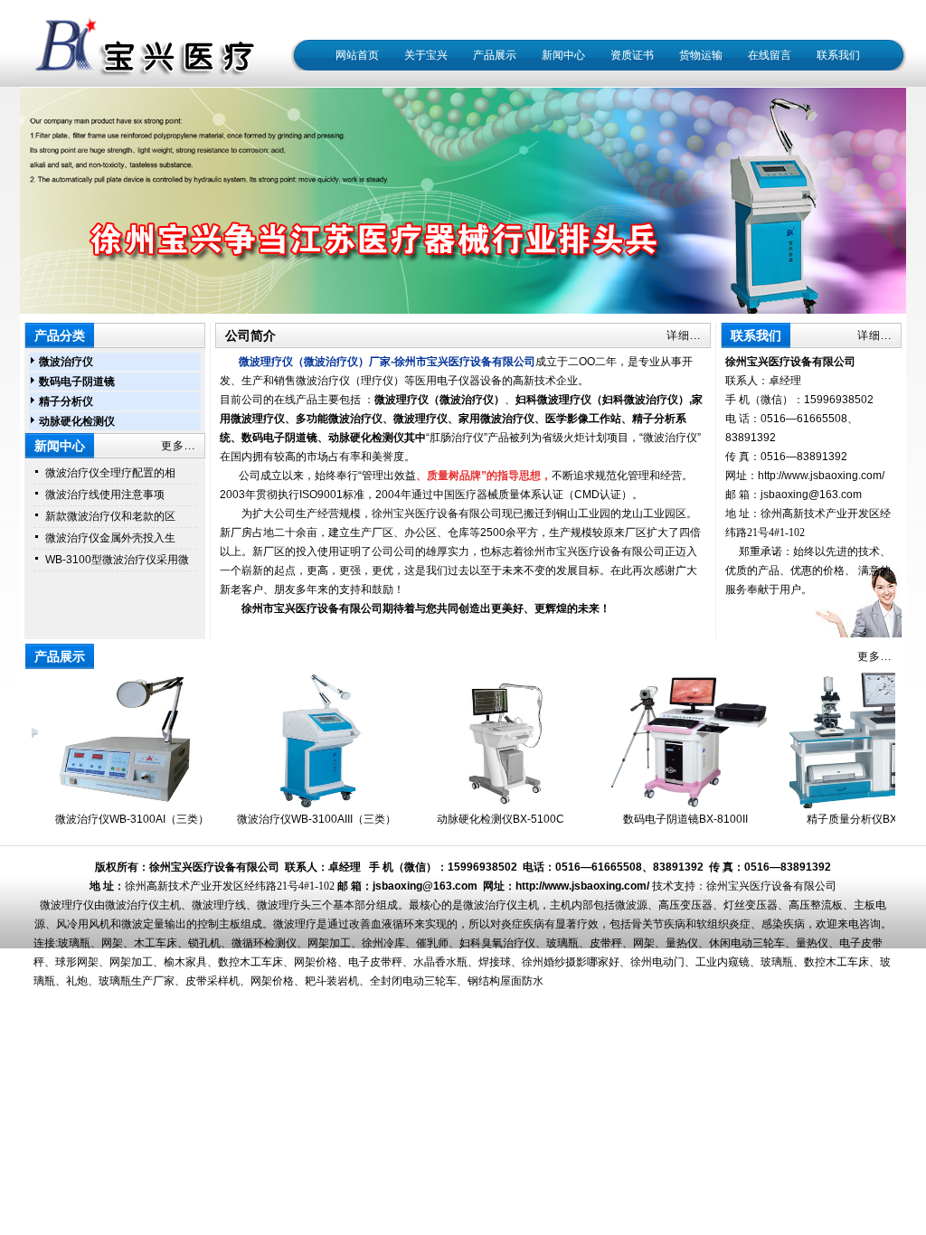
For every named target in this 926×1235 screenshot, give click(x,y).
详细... (683, 335)
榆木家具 (185, 962)
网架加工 (329, 943)
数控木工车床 (250, 962)
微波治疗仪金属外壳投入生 (110, 538)
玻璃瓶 (74, 943)
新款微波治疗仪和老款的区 (110, 516)
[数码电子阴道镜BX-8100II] (667, 804)
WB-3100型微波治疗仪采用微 (117, 559)
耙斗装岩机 (332, 981)
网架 (112, 943)
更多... (178, 445)
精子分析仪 (66, 401)
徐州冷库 (383, 943)
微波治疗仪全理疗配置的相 (110, 473)
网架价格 (315, 962)
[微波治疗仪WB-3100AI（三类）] (114, 804)
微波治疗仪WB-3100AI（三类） (114, 819)
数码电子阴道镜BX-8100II (667, 819)
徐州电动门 (657, 962)
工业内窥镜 (722, 962)
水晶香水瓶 (440, 962)
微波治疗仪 (66, 361)
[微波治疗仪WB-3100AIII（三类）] (298, 804)
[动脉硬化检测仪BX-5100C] (482, 804)
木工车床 (155, 943)
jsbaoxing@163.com (811, 494)
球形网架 (77, 962)
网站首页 (357, 55)
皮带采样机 (212, 981)
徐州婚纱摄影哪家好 (570, 962)
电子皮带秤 (375, 962)
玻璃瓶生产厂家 (137, 981)
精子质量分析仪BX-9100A (852, 819)
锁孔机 (204, 943)
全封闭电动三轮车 (413, 981)
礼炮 (77, 981)
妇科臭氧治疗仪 (497, 943)
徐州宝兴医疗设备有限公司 (771, 886)
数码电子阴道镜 (77, 381)
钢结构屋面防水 (505, 981)
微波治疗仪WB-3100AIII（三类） (298, 819)
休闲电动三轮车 (747, 943)
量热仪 (682, 943)
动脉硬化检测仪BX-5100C (482, 819)
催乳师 (432, 943)
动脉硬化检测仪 (77, 421)
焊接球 (494, 962)
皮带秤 (606, 943)
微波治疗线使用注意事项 (105, 494)
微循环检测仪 (264, 943)
